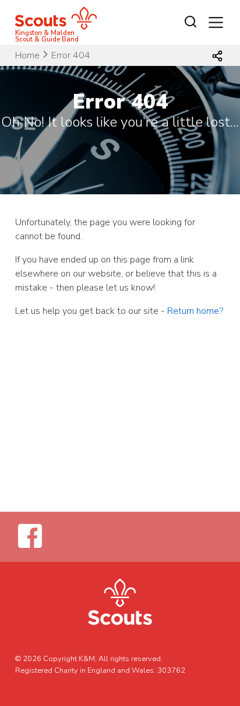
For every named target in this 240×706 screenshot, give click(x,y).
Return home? (195, 311)
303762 (171, 670)
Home (27, 55)
